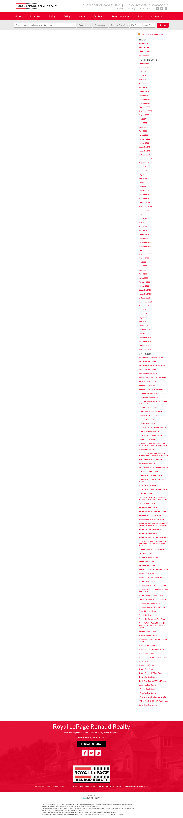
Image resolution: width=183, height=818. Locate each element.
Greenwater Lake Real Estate (150, 475)
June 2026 (143, 75)
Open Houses (144, 51)
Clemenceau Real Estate (148, 415)
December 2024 (145, 147)
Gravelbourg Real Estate (148, 471)
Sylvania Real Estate (146, 665)
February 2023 (144, 234)
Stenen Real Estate (146, 653)
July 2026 (142, 71)
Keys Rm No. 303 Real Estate (150, 515)
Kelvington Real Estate (148, 507)
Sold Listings (144, 55)
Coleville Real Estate (147, 423)
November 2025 (145, 103)
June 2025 (143, 123)
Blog (140, 16)
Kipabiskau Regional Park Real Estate (153, 537)
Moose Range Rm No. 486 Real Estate (153, 569)
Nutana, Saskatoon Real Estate (151, 595)
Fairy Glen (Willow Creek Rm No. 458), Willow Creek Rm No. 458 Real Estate (153, 454)
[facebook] (157, 8)
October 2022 (144, 250)
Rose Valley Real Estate (148, 635)
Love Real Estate (145, 553)
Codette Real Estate (147, 419)
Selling (67, 16)
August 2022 (144, 258)
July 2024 (142, 167)
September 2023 (145, 206)
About (82, 16)
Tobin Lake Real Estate (148, 677)
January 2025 (144, 143)
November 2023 (145, 198)
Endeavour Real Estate (147, 439)
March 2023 (143, 230)
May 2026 (142, 79)
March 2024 (143, 183)
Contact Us (156, 16)
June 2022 (143, 266)
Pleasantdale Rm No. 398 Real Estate (153, 599)
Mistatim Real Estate (147, 565)
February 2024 (144, 187)
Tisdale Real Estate (146, 669)
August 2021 (144, 306)
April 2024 (143, 179)
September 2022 (145, 254)
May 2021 (142, 318)
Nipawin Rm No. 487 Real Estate (151, 577)
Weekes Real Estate (147, 689)
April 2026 (143, 83)
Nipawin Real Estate (146, 573)
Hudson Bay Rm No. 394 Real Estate (153, 489)
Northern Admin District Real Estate (153, 585)
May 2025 (142, 127)
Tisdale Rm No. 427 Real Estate (151, 673)
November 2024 (145, 151)
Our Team (98, 16)
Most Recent (144, 63)
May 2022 (142, 270)
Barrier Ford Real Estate (148, 373)
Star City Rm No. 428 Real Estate (151, 649)
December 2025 (145, 99)
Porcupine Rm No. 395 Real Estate (152, 607)
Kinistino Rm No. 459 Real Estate (151, 519)
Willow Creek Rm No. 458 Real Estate (153, 701)
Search (162, 25)
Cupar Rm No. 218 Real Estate (150, 435)
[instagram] (166, 8)
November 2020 (145, 341)
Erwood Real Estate (146, 449)
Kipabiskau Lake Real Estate (150, 529)
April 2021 (143, 322)
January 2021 (144, 334)
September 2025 (145, 111)
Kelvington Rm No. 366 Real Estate (152, 511)
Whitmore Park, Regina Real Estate (152, 697)
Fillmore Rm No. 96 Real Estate (150, 459)
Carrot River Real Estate (148, 397)
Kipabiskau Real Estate (148, 533)
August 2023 (144, 210)
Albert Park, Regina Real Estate (151, 358)
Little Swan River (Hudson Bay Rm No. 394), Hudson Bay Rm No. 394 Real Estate (153, 543)
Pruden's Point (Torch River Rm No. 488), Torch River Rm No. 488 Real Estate (152, 625)
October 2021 (144, 298)
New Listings (144, 47)
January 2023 (144, 238)
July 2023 (142, 214)
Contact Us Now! (91, 744)
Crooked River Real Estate (149, 431)
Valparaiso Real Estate (147, 685)
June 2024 (143, 171)
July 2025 (142, 119)
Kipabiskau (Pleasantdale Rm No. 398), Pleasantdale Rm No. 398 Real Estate (153, 524)
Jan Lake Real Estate (147, 503)
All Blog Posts (144, 43)
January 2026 (144, 95)
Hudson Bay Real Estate (148, 485)
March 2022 (143, 278)
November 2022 (145, 246)
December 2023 (145, 194)
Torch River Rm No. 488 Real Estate (152, 681)
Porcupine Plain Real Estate (149, 603)
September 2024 (145, 159)
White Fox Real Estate (147, 693)
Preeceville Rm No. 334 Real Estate (152, 619)
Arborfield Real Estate (147, 362)
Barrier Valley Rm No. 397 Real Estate (153, 377)
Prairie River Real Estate (148, 611)
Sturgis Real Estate (146, 661)
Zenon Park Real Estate (148, 705)
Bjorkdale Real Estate (147, 385)
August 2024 (144, 163)
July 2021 (142, 310)
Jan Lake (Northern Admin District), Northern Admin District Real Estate (153, 498)
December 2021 (145, 290)
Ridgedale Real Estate (147, 631)
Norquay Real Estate (147, 581)
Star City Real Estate (147, 645)
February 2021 (144, 330)
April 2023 (143, 226)
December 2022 (145, 242)
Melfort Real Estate (146, 561)
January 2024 (144, 190)
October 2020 (144, 345)
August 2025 (144, 115)
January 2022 (144, 286)
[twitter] (161, 8)
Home (18, 16)
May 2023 (142, 222)
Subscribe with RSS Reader (151, 34)
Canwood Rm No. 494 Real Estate (152, 393)
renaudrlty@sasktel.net (134, 8)
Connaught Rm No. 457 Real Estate (152, 427)
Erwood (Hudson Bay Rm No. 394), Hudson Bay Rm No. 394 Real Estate (153, 444)
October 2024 (144, 155)
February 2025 (144, 139)
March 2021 (143, 326)
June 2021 (143, 314)
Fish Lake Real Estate (147, 463)
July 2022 (142, 262)
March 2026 (143, 87)
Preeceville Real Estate (148, 615)
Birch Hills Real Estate (147, 381)
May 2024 (142, 175)
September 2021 (145, 302)
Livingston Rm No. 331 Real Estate (152, 549)
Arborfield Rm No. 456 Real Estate (152, 366)
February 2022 (144, 282)
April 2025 (143, 131)
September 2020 (145, 349)
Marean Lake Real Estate (148, 557)
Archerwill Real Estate (147, 370)
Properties (35, 16)
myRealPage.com (91, 798)
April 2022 (143, 274)
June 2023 (143, 218)
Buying (52, 16)
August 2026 (144, 67)
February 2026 (144, 91)
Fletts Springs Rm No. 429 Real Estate (153, 467)
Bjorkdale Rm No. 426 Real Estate (152, 389)
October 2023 (144, 202)
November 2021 (145, 294)
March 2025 (143, 135)
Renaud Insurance (120, 16)
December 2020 (145, 337)
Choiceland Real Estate (148, 407)
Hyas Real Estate (145, 493)
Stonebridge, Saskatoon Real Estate (153, 657)
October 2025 (144, 107)
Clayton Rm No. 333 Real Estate (151, 411)
